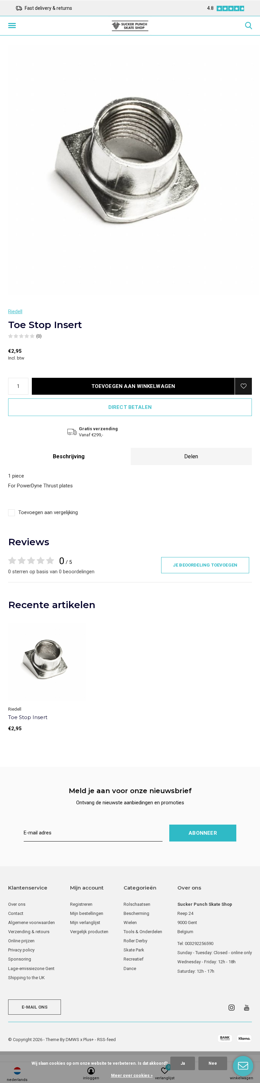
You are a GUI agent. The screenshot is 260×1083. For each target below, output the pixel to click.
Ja (182, 1063)
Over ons (16, 904)
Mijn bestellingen (86, 913)
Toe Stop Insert (27, 717)
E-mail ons (35, 1007)
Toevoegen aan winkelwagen (133, 386)
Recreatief (134, 959)
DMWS (72, 1039)
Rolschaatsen (137, 904)
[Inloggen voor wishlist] (243, 386)
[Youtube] (246, 1007)
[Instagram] (232, 1007)
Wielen (130, 922)
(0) (39, 336)
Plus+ (88, 1039)
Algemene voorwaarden (31, 922)
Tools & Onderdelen (143, 931)
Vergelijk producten (89, 931)
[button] (13, 26)
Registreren (81, 904)
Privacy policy (21, 949)
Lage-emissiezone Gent (31, 968)
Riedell (15, 311)
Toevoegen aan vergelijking (48, 512)
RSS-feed (106, 1039)
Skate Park (134, 949)
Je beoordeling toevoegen (205, 565)
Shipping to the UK (26, 977)
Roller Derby (135, 940)
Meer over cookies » (132, 1075)
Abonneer (203, 833)
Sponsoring (19, 959)
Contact (15, 913)
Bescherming (136, 913)
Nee (213, 1063)
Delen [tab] (191, 456)
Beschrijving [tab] (69, 456)
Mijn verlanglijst (85, 922)
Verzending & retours (28, 931)
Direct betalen (130, 407)
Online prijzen (21, 940)
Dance (130, 968)
